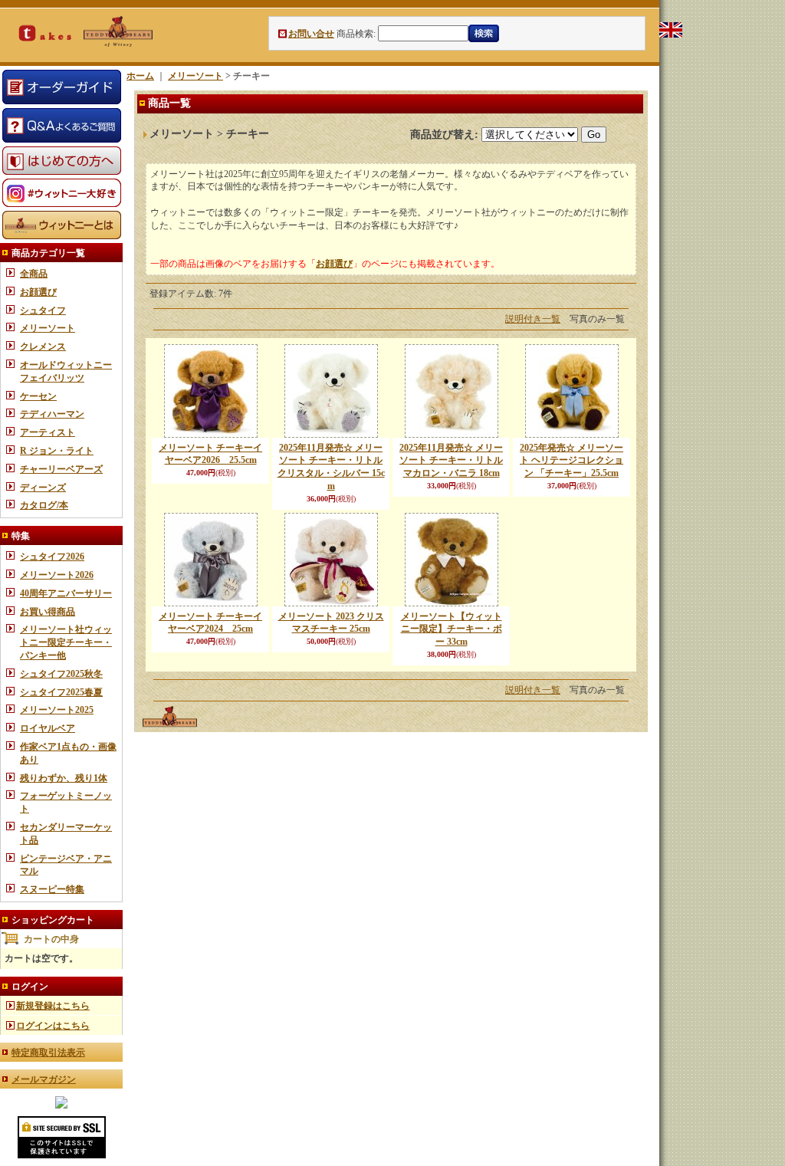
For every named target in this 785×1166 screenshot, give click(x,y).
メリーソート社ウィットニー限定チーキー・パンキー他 (66, 642)
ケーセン (38, 396)
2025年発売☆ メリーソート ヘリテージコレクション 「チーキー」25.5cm (571, 460)
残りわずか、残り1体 (63, 778)
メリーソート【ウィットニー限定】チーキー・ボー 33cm (451, 629)
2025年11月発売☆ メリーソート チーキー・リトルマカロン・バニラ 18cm (451, 460)
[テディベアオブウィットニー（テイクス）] (61, 1105)
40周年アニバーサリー (66, 593)
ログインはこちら (53, 1025)
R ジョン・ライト (57, 450)
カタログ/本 (44, 505)
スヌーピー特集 (52, 889)
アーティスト (47, 432)
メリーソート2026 (57, 575)
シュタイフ (43, 310)
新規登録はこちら (53, 1005)
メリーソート (47, 328)
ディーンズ (43, 487)
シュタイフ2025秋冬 (61, 673)
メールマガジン (43, 1079)
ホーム (140, 76)
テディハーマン (52, 414)
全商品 (34, 273)
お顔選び (38, 292)
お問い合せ (311, 33)
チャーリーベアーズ (61, 469)
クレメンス (43, 346)
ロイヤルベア (47, 728)
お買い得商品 (47, 611)
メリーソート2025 (57, 710)
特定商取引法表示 (48, 1052)
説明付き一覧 (532, 319)
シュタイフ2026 (52, 556)
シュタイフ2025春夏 (61, 692)
